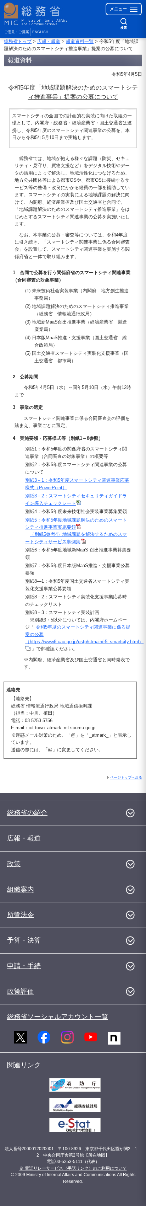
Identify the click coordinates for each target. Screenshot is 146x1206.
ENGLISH (40, 32)
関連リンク (24, 1065)
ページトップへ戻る (126, 777)
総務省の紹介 (27, 812)
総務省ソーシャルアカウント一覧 (57, 1016)
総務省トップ (18, 41)
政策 (14, 864)
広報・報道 (48, 41)
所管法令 (20, 914)
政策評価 (20, 991)
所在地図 (96, 1155)
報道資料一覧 (80, 41)
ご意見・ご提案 (16, 32)
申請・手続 (24, 966)
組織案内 (20, 889)
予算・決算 (24, 940)
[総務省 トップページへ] (36, 14)
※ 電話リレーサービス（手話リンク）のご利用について (73, 1168)
